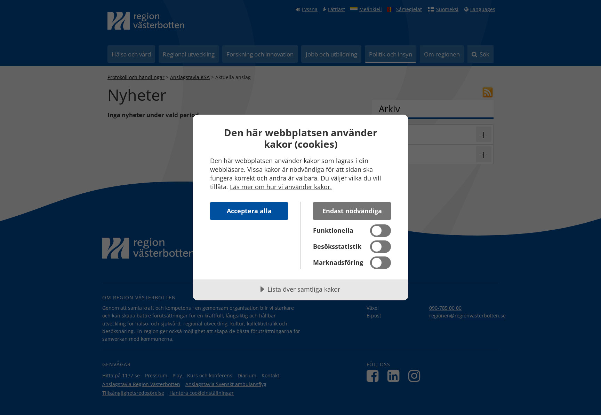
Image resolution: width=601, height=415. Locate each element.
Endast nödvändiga (352, 211)
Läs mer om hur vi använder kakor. (281, 187)
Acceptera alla (249, 211)
